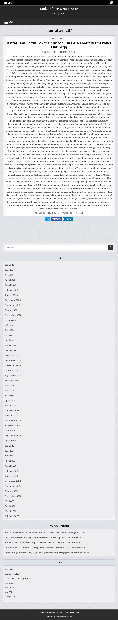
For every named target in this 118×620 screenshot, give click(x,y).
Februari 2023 (12, 471)
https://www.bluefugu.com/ (18, 578)
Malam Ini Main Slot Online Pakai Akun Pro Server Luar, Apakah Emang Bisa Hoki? (45, 533)
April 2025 (10, 340)
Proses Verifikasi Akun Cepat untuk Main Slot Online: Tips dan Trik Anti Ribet (43, 538)
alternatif (48, 213)
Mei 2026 (9, 275)
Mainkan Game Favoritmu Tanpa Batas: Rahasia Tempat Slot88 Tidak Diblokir (42, 543)
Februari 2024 (12, 410)
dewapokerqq (66, 213)
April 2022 (10, 506)
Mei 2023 (9, 456)
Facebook (57, 219)
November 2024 (13, 365)
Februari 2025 (12, 350)
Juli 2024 (9, 385)
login (75, 213)
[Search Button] (111, 2)
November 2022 (13, 486)
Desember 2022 (13, 481)
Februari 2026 (12, 290)
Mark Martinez (50, 52)
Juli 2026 (9, 265)
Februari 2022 (12, 516)
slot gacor (10, 583)
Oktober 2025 (12, 310)
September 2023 (13, 436)
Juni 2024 (9, 390)
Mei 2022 (9, 501)
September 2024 (13, 375)
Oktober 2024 (11, 370)
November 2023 (13, 426)
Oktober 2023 (12, 431)
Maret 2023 (10, 466)
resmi (80, 213)
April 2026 (10, 280)
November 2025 (13, 305)
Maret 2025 (10, 345)
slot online (10, 587)
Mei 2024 (9, 395)
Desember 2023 (13, 421)
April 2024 (10, 400)
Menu (10, 2)
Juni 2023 (10, 451)
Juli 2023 (9, 446)
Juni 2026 (10, 270)
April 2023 (10, 461)
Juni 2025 (10, 330)
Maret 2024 (10, 405)
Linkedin (69, 219)
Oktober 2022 (12, 491)
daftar (57, 213)
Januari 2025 (11, 355)
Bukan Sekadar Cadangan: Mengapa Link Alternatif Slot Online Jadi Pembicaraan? (45, 548)
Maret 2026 (10, 285)
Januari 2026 (11, 295)
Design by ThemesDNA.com (59, 617)
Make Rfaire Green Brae (59, 9)
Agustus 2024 (11, 380)
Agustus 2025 (11, 320)
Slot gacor (10, 597)
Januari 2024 (11, 416)
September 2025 (13, 315)
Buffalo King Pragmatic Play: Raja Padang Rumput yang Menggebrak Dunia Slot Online (47, 553)
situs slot (9, 569)
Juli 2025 (9, 325)
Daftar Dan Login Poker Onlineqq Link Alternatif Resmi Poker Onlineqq (59, 45)
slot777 (8, 592)
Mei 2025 (9, 335)
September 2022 (13, 496)
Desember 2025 (13, 300)
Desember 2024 (13, 360)
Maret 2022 (10, 511)
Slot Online (59, 38)
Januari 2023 (11, 476)
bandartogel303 (13, 574)
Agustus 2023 (11, 441)
